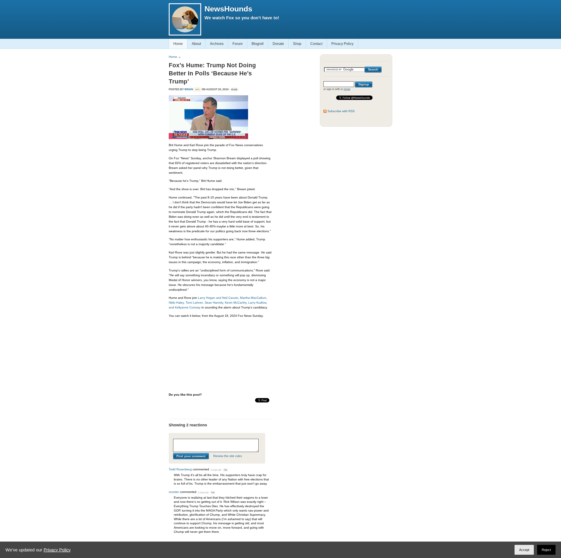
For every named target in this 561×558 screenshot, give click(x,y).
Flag (234, 89)
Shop (297, 44)
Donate (278, 44)
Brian (189, 89)
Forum (238, 44)
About (196, 44)
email (347, 89)
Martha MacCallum (253, 297)
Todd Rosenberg (180, 469)
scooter (174, 492)
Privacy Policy (342, 44)
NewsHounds (228, 8)
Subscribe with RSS (341, 111)
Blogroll (258, 44)
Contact (316, 44)
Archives (217, 44)
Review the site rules (227, 456)
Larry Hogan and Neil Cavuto (218, 297)
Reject (546, 550)
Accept (524, 550)
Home (178, 44)
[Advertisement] (220, 352)
